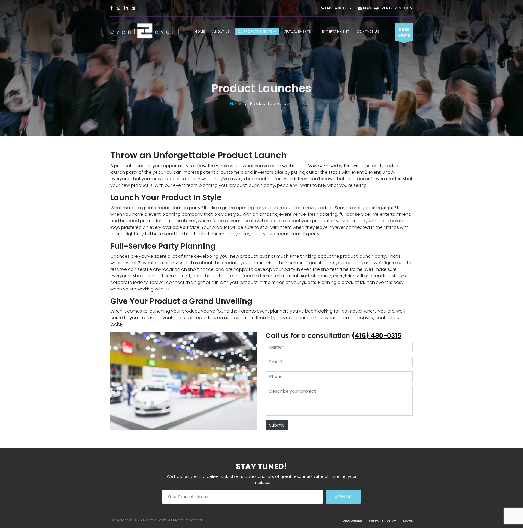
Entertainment (335, 31)
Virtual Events (297, 31)
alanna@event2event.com (387, 8)
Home (199, 31)
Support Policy (382, 520)
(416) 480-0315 (337, 8)
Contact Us (368, 31)
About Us (221, 31)
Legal (408, 520)
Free (404, 32)
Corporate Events (255, 31)
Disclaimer (352, 520)
